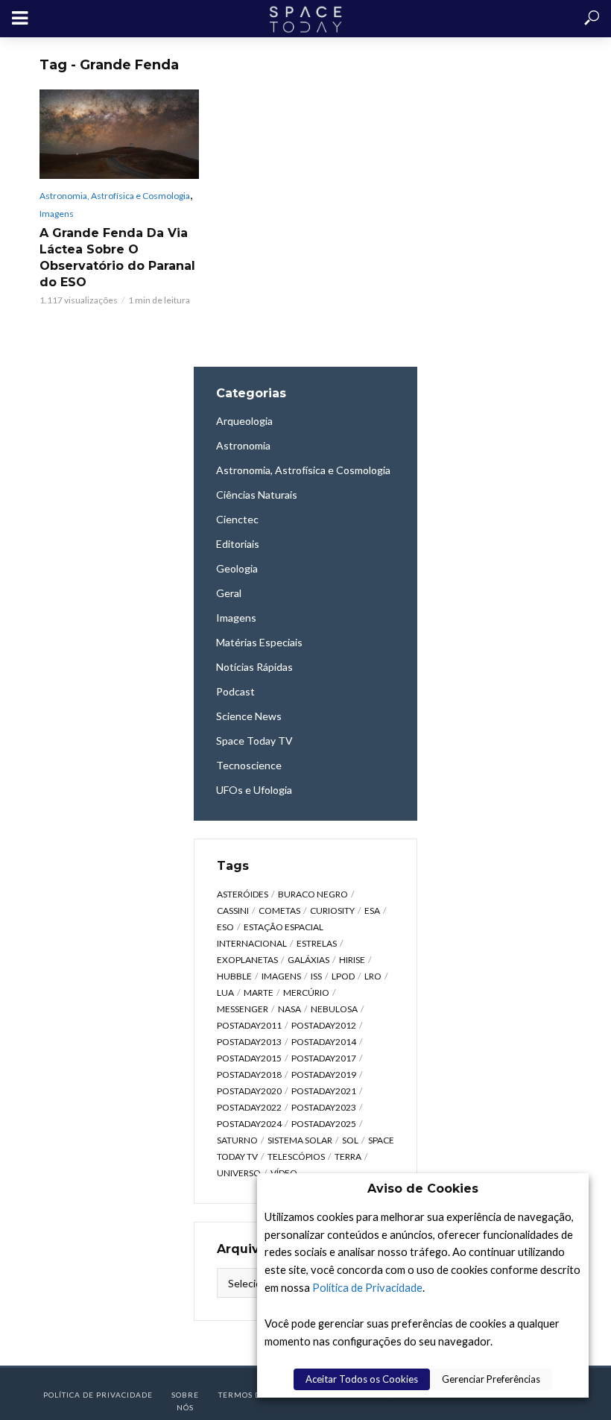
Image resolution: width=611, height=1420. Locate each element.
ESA (372, 910)
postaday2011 (249, 1025)
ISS (316, 976)
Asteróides (242, 894)
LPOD (343, 976)
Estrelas (317, 943)
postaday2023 (323, 1107)
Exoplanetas (247, 959)
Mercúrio (306, 992)
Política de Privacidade (367, 1287)
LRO (373, 976)
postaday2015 (249, 1058)
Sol (350, 1140)
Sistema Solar (299, 1140)
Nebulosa (334, 1008)
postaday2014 (323, 1041)
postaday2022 (249, 1107)
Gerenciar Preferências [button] (491, 1379)
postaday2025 (323, 1123)
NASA (289, 1008)
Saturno (237, 1140)
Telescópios (296, 1156)
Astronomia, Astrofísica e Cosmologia (114, 195)
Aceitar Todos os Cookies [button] (362, 1379)
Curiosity (332, 910)
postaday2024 (249, 1123)
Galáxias (308, 959)
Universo (239, 1172)
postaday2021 (323, 1090)
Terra (348, 1156)
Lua (225, 992)
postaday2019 (323, 1074)
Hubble (234, 976)
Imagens (56, 213)
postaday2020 (249, 1090)
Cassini (233, 910)
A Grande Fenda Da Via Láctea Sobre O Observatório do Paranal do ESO (117, 257)
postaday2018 (249, 1074)
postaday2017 (323, 1058)
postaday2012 (323, 1025)
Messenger (242, 1008)
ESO (225, 927)
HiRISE (352, 959)
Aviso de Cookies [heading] (422, 1188)
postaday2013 (249, 1041)
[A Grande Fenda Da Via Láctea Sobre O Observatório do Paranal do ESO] (119, 134)
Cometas (279, 910)
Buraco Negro (313, 894)
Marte (258, 992)
